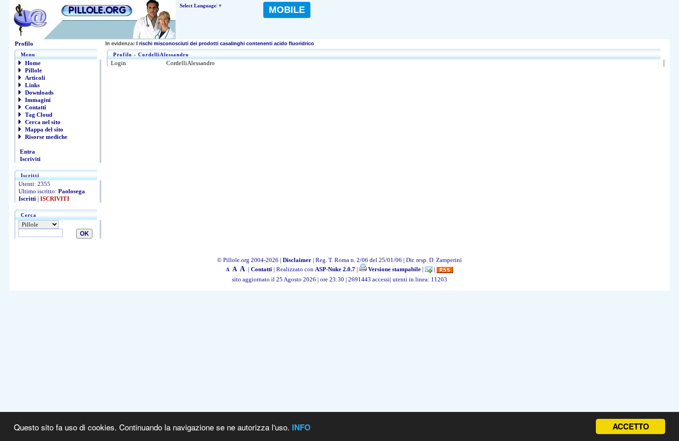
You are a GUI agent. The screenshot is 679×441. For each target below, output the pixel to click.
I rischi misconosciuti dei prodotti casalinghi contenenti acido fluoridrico (209, 43)
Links (32, 85)
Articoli (34, 77)
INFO (301, 427)
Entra (26, 151)
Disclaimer (297, 259)
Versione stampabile (394, 269)
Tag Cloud (38, 114)
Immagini (37, 99)
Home (32, 63)
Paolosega (71, 191)
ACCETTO (630, 426)
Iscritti (27, 198)
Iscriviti (29, 158)
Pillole (33, 70)
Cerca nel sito (42, 122)
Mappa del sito (43, 129)
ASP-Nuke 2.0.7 (335, 269)
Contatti (35, 107)
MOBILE (287, 10)
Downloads (39, 92)
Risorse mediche (45, 136)
